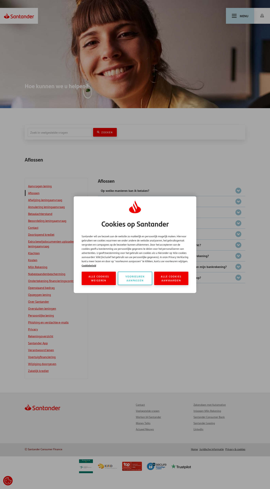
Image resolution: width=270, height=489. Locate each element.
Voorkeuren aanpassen (135, 278)
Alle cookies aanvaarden (171, 278)
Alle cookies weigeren (99, 278)
